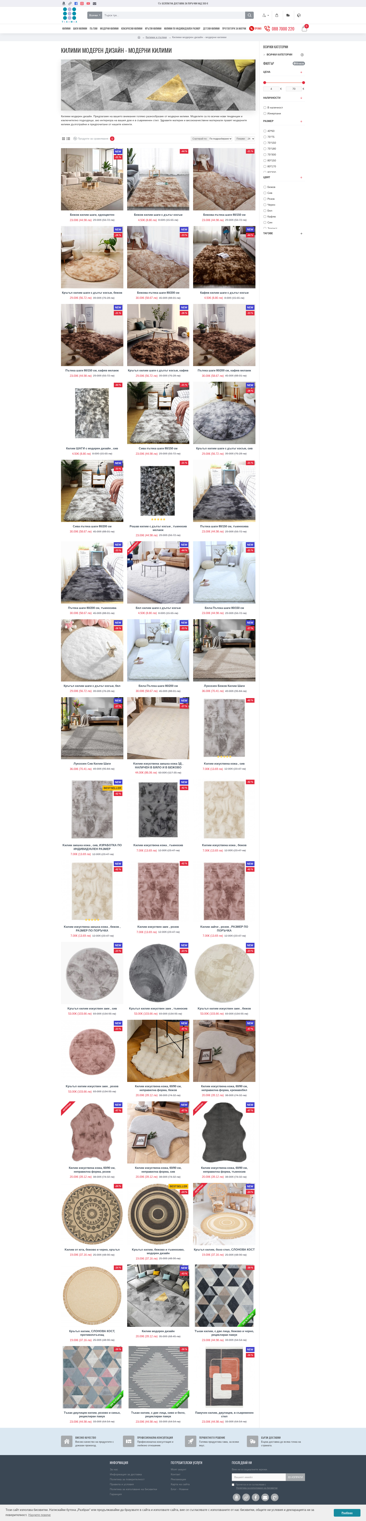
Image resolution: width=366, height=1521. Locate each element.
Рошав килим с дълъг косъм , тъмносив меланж (158, 528)
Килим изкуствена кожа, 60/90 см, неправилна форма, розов (92, 1169)
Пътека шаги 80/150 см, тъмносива (224, 526)
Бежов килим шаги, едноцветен (92, 214)
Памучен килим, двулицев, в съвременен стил (224, 1414)
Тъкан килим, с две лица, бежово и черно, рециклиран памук (224, 1333)
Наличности (271, 97)
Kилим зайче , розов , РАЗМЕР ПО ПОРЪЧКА (224, 928)
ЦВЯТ (266, 177)
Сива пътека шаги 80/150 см (158, 448)
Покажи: (241, 138)
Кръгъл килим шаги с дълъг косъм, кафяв (158, 370)
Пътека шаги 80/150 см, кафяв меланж (92, 370)
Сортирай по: (200, 138)
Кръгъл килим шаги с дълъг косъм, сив (224, 448)
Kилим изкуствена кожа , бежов (224, 845)
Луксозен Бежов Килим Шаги (224, 685)
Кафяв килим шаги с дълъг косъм (224, 292)
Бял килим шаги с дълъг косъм (158, 607)
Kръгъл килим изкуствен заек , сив (92, 1008)
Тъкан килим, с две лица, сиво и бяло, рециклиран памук (158, 1414)
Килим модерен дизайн (158, 1331)
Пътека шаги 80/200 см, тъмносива (92, 607)
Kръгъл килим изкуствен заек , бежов (224, 1008)
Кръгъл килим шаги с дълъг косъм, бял (92, 685)
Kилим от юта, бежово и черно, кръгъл (92, 1249)
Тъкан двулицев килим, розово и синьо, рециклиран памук (92, 1414)
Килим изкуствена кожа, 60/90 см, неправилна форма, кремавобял (224, 1088)
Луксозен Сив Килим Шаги (92, 763)
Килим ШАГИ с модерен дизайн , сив (92, 448)
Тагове (268, 233)
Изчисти (300, 63)
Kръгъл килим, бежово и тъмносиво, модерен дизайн (158, 1251)
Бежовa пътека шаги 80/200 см (158, 292)
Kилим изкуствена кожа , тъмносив (158, 845)
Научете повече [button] (39, 1515)
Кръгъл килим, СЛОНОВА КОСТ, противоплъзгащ (92, 1333)
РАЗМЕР (268, 121)
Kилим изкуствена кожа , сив (224, 763)
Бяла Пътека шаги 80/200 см (158, 685)
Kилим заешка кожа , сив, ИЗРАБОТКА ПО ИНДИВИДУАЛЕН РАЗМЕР (92, 847)
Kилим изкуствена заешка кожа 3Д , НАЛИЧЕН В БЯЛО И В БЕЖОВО (158, 765)
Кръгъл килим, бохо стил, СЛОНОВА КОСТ (224, 1249)
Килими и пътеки (156, 37)
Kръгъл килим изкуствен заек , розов (92, 1086)
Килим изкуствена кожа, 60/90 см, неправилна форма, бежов (158, 1088)
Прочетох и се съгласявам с (257, 1486)
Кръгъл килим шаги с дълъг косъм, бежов (92, 292)
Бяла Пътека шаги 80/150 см (224, 607)
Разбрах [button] (347, 1512)
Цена (266, 72)
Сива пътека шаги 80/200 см (92, 526)
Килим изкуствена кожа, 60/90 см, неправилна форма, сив (158, 1169)
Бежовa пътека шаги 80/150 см (224, 214)
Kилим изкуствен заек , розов (158, 926)
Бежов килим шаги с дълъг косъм (158, 214)
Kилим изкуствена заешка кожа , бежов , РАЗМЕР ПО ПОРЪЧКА (92, 928)
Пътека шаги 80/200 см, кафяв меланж (224, 370)
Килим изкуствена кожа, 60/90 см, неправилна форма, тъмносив (224, 1169)
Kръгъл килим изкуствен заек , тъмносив (158, 1008)
